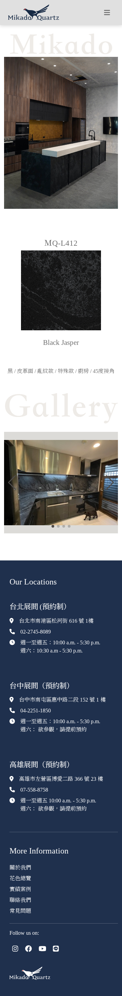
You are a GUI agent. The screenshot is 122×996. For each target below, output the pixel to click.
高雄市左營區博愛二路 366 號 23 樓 (61, 779)
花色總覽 (20, 878)
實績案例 (20, 889)
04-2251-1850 (35, 710)
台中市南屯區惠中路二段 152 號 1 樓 (62, 700)
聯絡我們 (20, 900)
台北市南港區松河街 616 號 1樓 (56, 621)
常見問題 (20, 911)
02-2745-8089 (35, 632)
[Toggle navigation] (107, 13)
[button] (12, 482)
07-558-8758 (34, 790)
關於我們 (20, 867)
